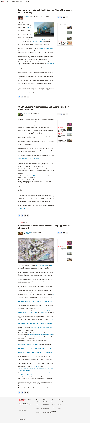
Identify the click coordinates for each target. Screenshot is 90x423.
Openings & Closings (46, 408)
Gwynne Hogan (28, 232)
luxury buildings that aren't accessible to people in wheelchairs (35, 346)
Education (25, 103)
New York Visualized (46, 404)
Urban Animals (38, 413)
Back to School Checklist (46, 401)
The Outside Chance (46, 403)
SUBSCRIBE (54, 411)
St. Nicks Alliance (41, 328)
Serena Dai (27, 16)
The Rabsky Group (44, 270)
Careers (59, 407)
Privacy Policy (26, 418)
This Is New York (45, 411)
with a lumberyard (35, 39)
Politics (37, 409)
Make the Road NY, (47, 327)
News (21, 1)
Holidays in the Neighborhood (47, 412)
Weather (37, 415)
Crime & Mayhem (39, 6)
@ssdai (27, 17)
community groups (44, 312)
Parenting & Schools (39, 408)
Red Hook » (60, 133)
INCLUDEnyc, (36, 175)
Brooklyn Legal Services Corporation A (28, 328)
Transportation (38, 412)
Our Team (59, 405)
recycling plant (44, 39)
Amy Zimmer (27, 113)
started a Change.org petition (36, 41)
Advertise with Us (60, 403)
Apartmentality (45, 405)
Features (26, 1)
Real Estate (25, 222)
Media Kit (59, 408)
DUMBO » (59, 241)
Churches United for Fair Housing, (36, 327)
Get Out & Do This (46, 407)
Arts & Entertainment (39, 401)
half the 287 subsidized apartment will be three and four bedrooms (40, 334)
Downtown (20, 103)
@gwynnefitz (28, 233)
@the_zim (27, 114)
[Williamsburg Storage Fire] (44, 28)
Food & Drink (38, 405)
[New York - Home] (3, 1)
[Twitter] (51, 401)
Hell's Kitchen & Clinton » (62, 128)
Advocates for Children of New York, (40, 143)
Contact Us (59, 404)
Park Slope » (60, 41)
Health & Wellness (45, 6)
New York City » (60, 139)
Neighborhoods (15, 1)
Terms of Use (21, 418)
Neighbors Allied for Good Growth (46, 48)
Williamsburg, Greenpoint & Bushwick (27, 6)
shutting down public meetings (42, 265)
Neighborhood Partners (61, 401)
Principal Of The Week (46, 409)
